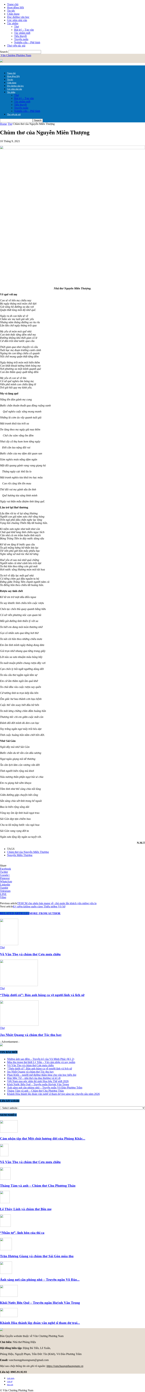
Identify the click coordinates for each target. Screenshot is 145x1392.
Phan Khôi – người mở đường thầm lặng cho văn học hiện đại (41, 1074)
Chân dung (13, 13)
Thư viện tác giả (16, 45)
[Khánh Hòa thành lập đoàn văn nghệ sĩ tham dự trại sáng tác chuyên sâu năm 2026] (9, 1316)
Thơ (16, 26)
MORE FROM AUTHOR (44, 913)
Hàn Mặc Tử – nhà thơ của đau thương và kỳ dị (33, 1078)
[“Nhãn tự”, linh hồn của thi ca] (5, 1225)
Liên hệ (9, 1381)
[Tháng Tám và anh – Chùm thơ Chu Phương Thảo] (5, 1178)
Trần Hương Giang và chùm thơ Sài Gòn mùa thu (37, 1256)
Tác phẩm (12, 23)
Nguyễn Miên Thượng (19, 855)
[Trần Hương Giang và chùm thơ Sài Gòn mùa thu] (6, 1249)
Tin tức (11, 10)
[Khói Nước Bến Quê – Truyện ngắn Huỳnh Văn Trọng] (9, 1295)
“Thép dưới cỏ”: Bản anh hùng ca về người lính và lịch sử (42, 995)
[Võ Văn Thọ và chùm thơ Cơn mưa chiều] (9, 944)
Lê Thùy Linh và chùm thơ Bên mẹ (25, 1209)
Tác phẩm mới (22, 32)
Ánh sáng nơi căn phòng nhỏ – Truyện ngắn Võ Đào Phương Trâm (44, 1087)
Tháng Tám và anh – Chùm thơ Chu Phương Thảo (35, 1090)
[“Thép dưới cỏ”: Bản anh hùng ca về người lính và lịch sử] (19, 985)
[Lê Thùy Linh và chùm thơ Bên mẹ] (5, 1202)
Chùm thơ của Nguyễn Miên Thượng (28, 851)
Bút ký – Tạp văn (24, 29)
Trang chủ (12, 4)
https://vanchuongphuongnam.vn (65, 1365)
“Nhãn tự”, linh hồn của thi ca (22, 1233)
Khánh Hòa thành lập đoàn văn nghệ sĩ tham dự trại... (40, 1323)
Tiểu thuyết (20, 36)
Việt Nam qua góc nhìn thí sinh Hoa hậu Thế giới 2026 (38, 1081)
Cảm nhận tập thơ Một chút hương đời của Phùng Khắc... (42, 1138)
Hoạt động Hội (15, 7)
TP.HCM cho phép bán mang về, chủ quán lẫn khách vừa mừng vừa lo (57, 903)
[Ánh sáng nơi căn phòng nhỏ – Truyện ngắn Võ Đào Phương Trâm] (6, 1272)
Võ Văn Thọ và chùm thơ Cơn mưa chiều (30, 954)
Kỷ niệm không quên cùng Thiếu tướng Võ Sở (39, 906)
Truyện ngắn (21, 39)
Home (3, 123)
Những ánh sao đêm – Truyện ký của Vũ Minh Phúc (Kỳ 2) (40, 1058)
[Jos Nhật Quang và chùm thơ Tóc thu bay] (19, 1024)
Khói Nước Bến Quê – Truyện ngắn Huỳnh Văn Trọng (38, 1084)
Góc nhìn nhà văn (17, 20)
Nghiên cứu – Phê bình (27, 42)
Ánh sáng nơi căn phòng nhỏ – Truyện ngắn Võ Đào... (40, 1279)
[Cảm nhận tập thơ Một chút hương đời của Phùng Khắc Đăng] (9, 1131)
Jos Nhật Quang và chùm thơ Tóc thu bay (31, 1035)
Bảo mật (10, 1385)
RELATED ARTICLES (14, 913)
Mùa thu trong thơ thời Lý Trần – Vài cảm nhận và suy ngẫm (41, 1062)
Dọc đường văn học (18, 17)
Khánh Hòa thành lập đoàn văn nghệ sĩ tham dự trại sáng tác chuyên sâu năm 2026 (53, 1093)
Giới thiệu (10, 1378)
